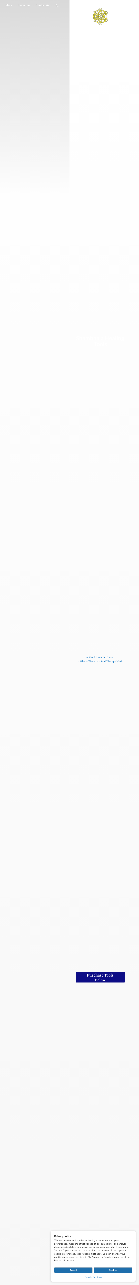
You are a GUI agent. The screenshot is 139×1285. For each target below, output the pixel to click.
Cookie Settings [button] (93, 1277)
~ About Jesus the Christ (100, 657)
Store (9, 5)
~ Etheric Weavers (87, 661)
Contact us (42, 5)
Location (24, 5)
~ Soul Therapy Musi (110, 661)
